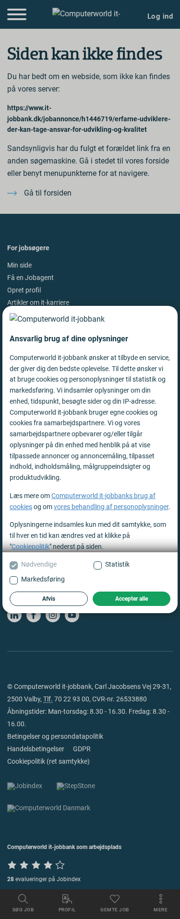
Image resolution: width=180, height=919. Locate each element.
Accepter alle (131, 598)
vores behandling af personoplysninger (111, 507)
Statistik (117, 564)
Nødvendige (39, 564)
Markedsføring (43, 579)
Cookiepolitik (30, 546)
